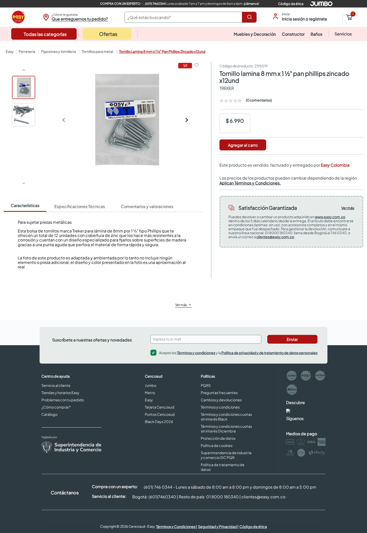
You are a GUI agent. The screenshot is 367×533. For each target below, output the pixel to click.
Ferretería (27, 51)
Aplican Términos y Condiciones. (250, 183)
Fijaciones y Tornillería (58, 51)
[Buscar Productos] (250, 17)
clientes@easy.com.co (275, 236)
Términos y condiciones (196, 352)
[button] (74, 17)
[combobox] (190, 17)
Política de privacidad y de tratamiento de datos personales (269, 352)
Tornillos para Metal (97, 51)
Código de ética (290, 4)
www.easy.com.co (330, 216)
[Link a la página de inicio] (9, 51)
